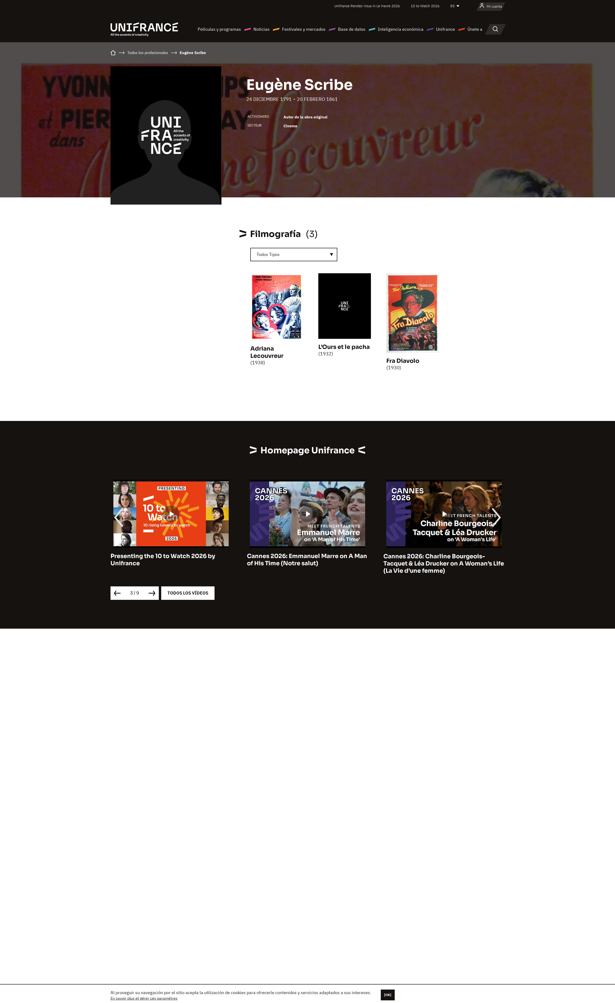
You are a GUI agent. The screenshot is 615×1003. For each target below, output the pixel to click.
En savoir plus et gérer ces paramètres (144, 998)
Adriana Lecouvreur (266, 352)
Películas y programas (219, 29)
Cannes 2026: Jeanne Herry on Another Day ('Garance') (441, 560)
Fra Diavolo (402, 361)
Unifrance (445, 29)
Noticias (261, 29)
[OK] (387, 995)
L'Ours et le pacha (344, 347)
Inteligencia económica (401, 29)
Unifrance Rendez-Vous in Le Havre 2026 (367, 6)
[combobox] (293, 254)
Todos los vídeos (187, 593)
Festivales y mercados (304, 29)
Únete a (474, 29)
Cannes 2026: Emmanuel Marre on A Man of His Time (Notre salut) (171, 560)
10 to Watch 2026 (425, 6)
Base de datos (351, 29)
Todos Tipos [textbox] (268, 254)
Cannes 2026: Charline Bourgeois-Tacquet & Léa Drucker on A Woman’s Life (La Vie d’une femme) (307, 563)
